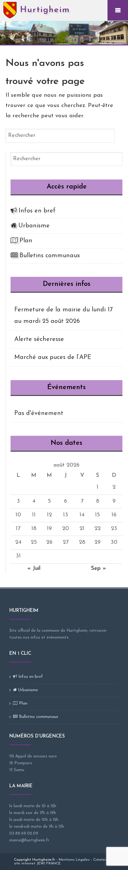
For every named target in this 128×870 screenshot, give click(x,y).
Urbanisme (33, 226)
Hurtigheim (45, 10)
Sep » (98, 568)
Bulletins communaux (49, 256)
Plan (25, 241)
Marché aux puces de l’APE (52, 357)
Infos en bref (36, 211)
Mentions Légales (74, 860)
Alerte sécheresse (39, 339)
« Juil (33, 568)
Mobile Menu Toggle (117, 10)
